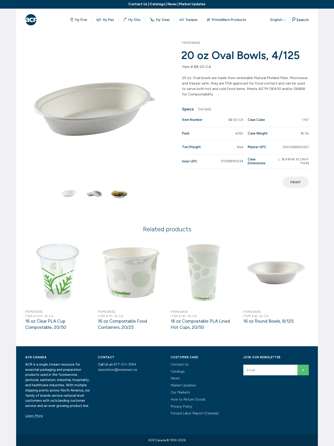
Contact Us (137, 4)
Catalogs (157, 4)
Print (295, 182)
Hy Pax (108, 19)
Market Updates (192, 4)
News (172, 4)
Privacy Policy (181, 406)
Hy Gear (163, 19)
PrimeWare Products (229, 19)
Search (302, 19)
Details (204, 109)
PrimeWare (191, 43)
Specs (188, 109)
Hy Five (81, 19)
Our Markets (180, 392)
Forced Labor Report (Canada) (195, 413)
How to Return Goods (188, 399)
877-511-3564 (125, 364)
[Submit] (303, 370)
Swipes (192, 19)
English (276, 19)
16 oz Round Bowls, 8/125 (268, 321)
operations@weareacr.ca (117, 370)
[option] (94, 109)
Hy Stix (134, 19)
